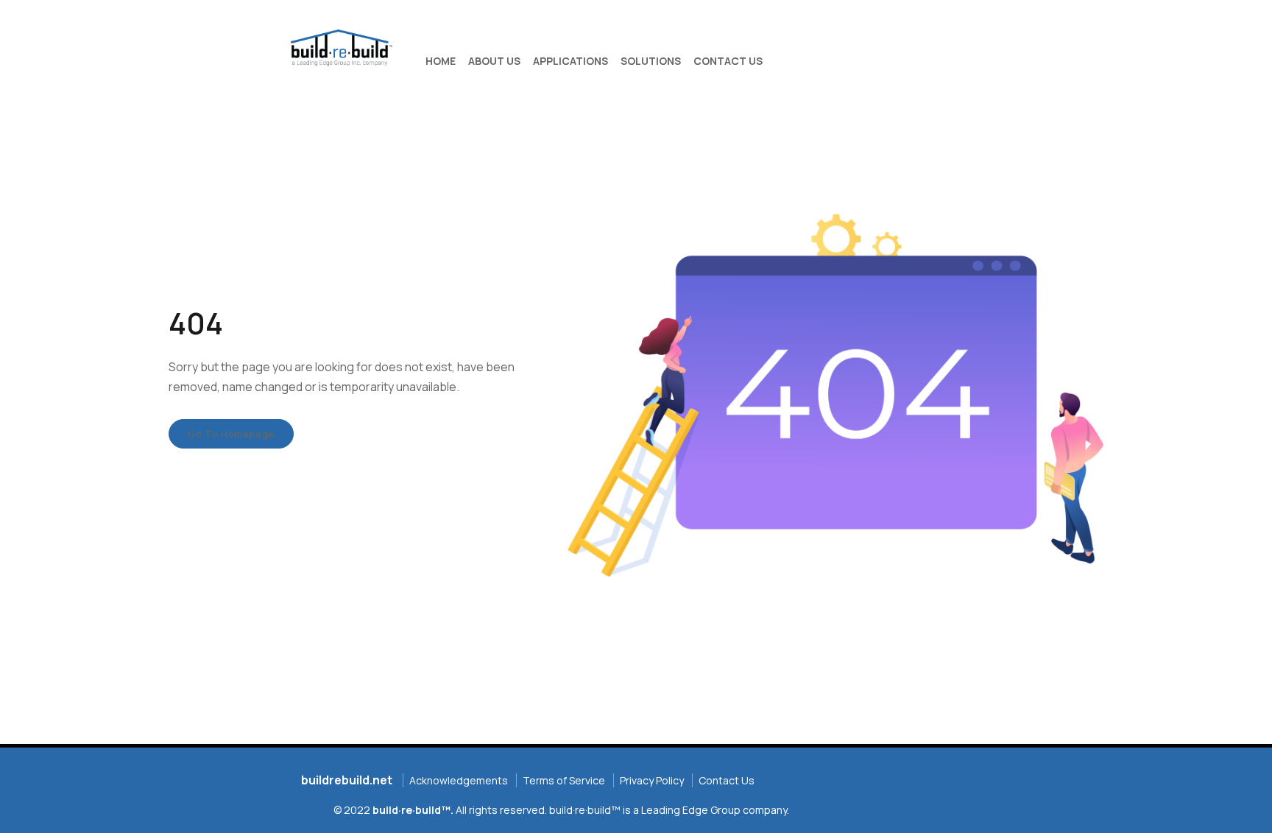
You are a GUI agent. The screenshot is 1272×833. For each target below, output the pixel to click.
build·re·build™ (411, 810)
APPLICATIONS (570, 61)
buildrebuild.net (346, 780)
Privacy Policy (652, 780)
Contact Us (727, 780)
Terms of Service (564, 780)
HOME (440, 61)
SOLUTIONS (651, 61)
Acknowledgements (458, 780)
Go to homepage (231, 433)
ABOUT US (494, 61)
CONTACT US (728, 61)
